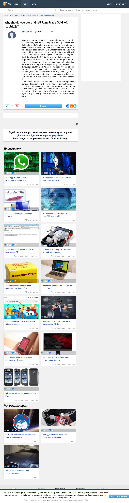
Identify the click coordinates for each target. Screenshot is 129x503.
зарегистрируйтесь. (53, 135)
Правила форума (66, 10)
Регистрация (120, 4)
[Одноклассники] (71, 106)
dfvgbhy (25, 31)
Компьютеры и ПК (21, 15)
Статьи (34, 4)
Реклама (41, 489)
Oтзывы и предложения (86, 10)
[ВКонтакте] (67, 106)
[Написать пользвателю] (31, 32)
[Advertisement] (101, 31)
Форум (25, 4)
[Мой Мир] (74, 106)
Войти (109, 4)
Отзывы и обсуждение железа (42, 15)
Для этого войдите (27, 135)
